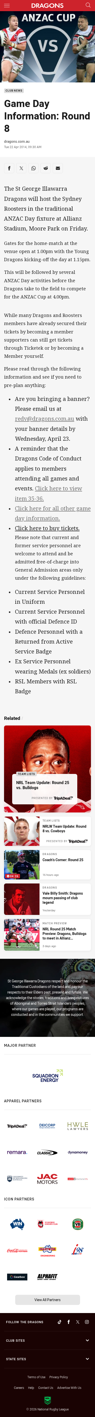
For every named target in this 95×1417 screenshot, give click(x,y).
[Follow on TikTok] (60, 1321)
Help (31, 1388)
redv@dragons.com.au (44, 418)
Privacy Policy (58, 1377)
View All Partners (47, 1299)
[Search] (88, 5)
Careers (19, 1388)
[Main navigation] (7, 5)
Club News (14, 91)
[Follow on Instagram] (87, 1321)
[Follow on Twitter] (78, 1321)
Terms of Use (36, 1377)
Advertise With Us (69, 1388)
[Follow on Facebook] (69, 1321)
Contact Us (45, 1388)
